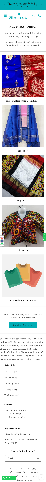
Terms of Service (11, 372)
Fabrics (21, 151)
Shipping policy (31, 476)
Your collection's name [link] (21, 300)
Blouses (21, 250)
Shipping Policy (11, 383)
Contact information (24, 480)
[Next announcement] (41, 5)
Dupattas (21, 200)
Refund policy (10, 378)
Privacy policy (33, 472)
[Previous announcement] (4, 5)
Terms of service (17, 476)
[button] (5, 15)
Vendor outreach (12, 395)
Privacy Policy (10, 389)
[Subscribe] (38, 458)
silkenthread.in (21, 469)
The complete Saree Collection (21, 101)
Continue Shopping (23, 325)
